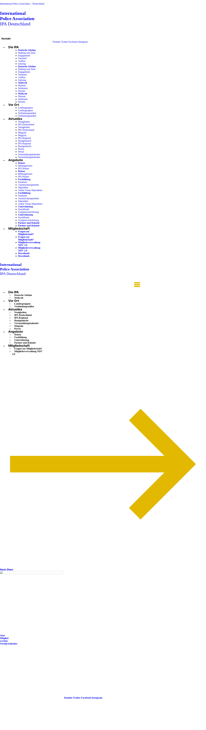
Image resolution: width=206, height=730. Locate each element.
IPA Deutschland (17, 18)
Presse (21, 149)
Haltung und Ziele (26, 53)
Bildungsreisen (25, 165)
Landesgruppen (25, 107)
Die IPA (13, 47)
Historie (22, 85)
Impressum (5, 669)
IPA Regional (24, 138)
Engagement (24, 55)
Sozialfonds (23, 209)
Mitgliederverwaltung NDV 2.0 (27, 352)
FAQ (2, 664)
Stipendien (23, 187)
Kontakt (6, 38)
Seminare (22, 182)
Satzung (22, 63)
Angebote (15, 160)
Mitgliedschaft (19, 228)
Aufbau (21, 61)
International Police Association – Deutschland (22, 3)
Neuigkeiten (24, 121)
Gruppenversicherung (28, 212)
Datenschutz (6, 673)
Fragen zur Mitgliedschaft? (26, 232)
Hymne (21, 91)
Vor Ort (13, 105)
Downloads (24, 253)
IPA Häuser (23, 168)
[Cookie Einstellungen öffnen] (22, 728)
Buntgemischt (24, 141)
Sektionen (23, 88)
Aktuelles (15, 119)
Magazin (22, 132)
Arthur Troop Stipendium (30, 190)
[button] (70, 285)
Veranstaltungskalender (29, 154)
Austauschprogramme (28, 184)
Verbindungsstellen (27, 113)
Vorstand (22, 58)
